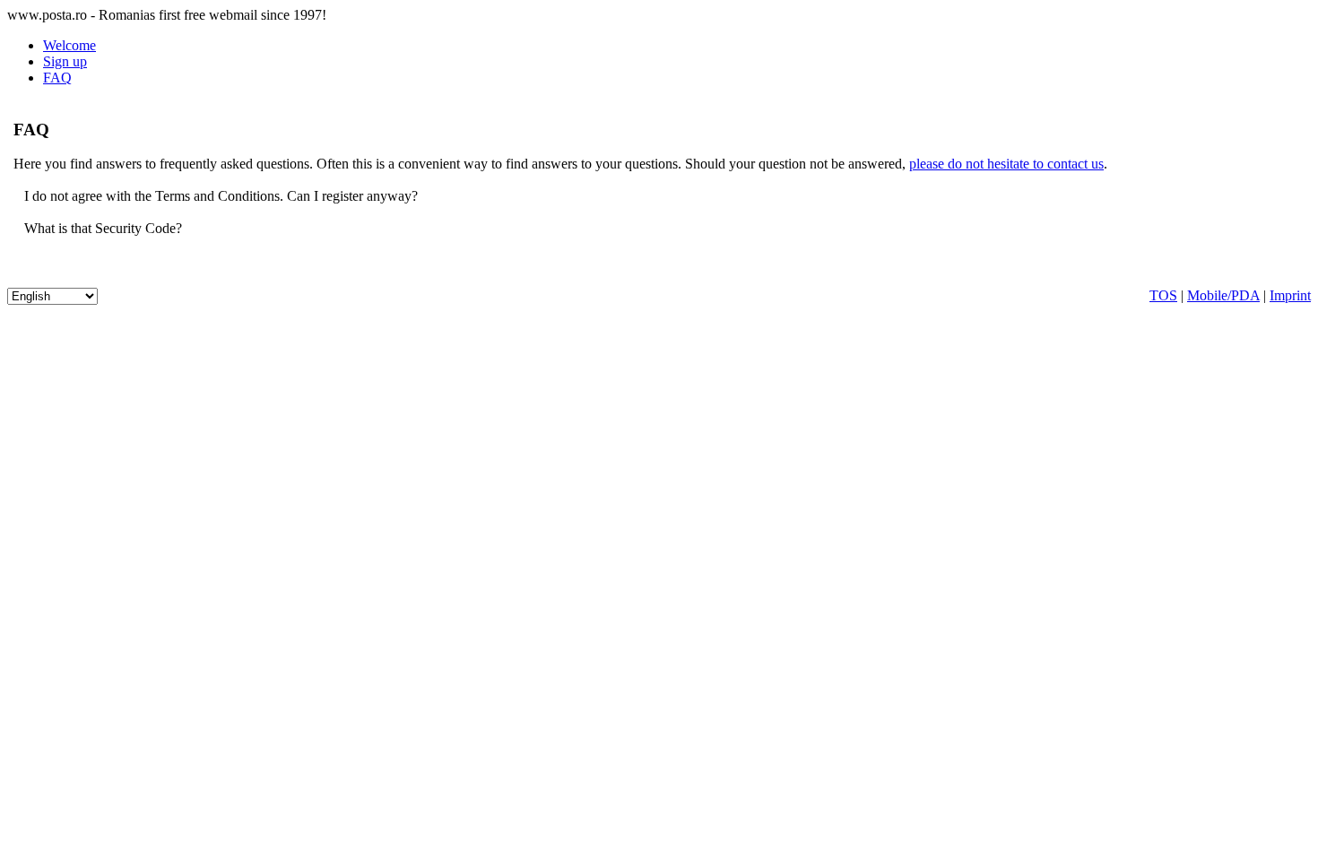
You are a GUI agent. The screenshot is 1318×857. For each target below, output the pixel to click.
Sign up (65, 61)
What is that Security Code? (101, 228)
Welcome (69, 45)
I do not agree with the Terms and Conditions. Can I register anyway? (219, 195)
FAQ (57, 77)
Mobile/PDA (1223, 295)
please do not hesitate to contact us (1006, 163)
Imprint (1290, 295)
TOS (1163, 295)
